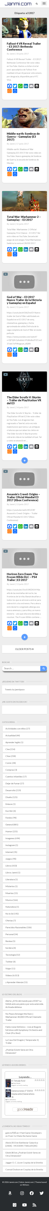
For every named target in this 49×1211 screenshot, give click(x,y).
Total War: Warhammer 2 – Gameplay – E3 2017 (24, 218)
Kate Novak (16, 1083)
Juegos (8, 858)
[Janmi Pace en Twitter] (41, 1191)
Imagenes (9, 838)
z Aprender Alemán (14, 982)
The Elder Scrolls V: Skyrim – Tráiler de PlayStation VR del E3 (24, 400)
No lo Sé (9, 913)
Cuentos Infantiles (13, 776)
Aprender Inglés (12, 742)
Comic (8, 763)
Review (8, 941)
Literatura (10, 879)
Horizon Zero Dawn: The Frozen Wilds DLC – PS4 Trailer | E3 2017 (22, 577)
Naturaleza (10, 906)
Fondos (8, 817)
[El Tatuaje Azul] (8, 1084)
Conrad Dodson (12, 1169)
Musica (8, 900)
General (9, 824)
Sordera (9, 948)
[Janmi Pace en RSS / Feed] (34, 1203)
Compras (9, 769)
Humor (8, 831)
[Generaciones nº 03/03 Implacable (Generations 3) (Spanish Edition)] (8, 1094)
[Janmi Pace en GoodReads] (14, 1203)
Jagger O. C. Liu (12, 1162)
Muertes (9, 893)
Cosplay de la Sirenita (33, 1162)
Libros (8, 865)
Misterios (10, 886)
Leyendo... (25, 1076)
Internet (9, 852)
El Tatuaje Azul (18, 1080)
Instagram (10, 845)
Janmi (12, 53)
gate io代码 (10, 1132)
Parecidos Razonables (15, 927)
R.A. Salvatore (11, 1099)
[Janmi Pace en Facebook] (31, 1191)
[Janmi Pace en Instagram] (22, 1191)
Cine (7, 749)
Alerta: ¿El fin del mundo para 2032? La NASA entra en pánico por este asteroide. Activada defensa (24, 1004)
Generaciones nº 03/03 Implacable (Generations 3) (22, 1093)
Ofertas (9, 920)
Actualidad (10, 735)
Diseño (8, 797)
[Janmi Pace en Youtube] (24, 1203)
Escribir (9, 811)
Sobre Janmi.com (26, 1182)
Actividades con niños (15, 728)
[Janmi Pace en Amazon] (10, 1191)
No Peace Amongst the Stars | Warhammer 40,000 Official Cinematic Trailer (23, 1016)
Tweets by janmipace (14, 689)
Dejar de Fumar (12, 783)
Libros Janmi (11, 872)
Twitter (9, 961)
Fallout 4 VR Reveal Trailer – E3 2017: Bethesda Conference (24, 46)
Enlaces (9, 804)
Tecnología (10, 954)
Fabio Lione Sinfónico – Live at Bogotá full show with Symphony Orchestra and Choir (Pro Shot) (23, 1030)
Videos (8, 975)
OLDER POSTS (23, 649)
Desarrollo (10, 790)
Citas (7, 756)
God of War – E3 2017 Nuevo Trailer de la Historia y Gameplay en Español (24, 300)
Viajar (8, 968)
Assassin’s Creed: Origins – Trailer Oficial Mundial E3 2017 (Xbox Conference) (23, 497)
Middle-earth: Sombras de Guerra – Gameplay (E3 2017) (23, 136)
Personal (9, 934)
